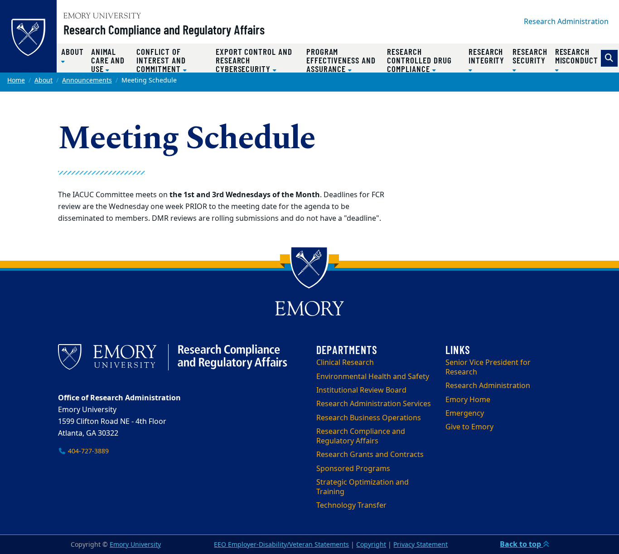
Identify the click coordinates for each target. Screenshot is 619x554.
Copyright (371, 544)
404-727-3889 (87, 451)
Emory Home (467, 399)
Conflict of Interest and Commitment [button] (160, 60)
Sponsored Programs (353, 468)
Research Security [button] (530, 55)
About (43, 80)
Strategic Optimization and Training (362, 487)
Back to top (521, 544)
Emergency (464, 413)
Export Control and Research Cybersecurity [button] (254, 60)
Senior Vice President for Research (488, 367)
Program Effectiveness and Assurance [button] (341, 60)
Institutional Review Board (361, 390)
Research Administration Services (373, 403)
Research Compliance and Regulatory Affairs (164, 29)
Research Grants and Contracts (370, 454)
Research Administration (566, 21)
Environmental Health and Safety (372, 376)
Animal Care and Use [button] (108, 60)
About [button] (72, 51)
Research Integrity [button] (486, 55)
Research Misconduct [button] (576, 55)
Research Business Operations (368, 418)
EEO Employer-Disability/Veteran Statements (281, 544)
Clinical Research (345, 362)
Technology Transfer (351, 505)
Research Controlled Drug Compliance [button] (419, 60)
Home (16, 80)
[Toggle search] (609, 58)
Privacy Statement (420, 544)
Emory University (135, 544)
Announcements (87, 80)
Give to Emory (469, 427)
